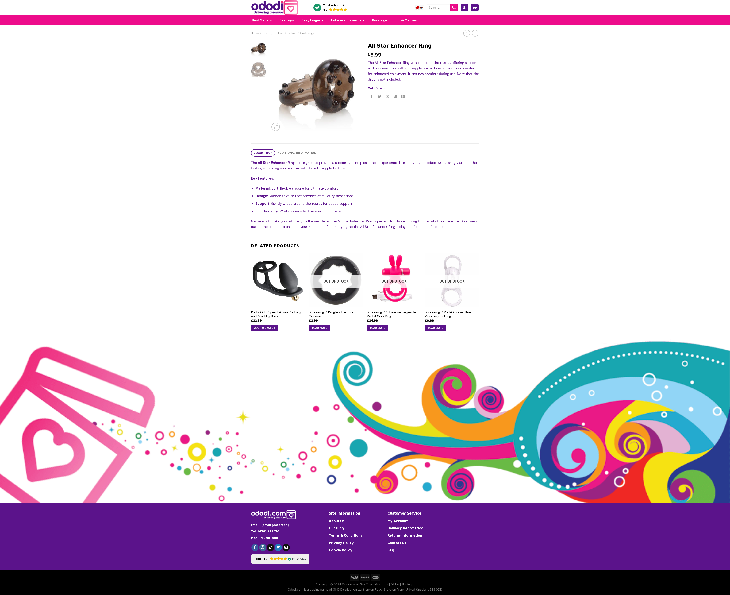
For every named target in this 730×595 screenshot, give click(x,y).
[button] (330, 7)
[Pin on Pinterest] (395, 96)
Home (255, 33)
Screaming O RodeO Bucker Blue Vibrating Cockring (448, 314)
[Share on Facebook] (371, 96)
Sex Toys (268, 33)
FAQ (390, 550)
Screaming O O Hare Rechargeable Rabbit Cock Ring (391, 314)
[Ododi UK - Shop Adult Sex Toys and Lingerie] (278, 7)
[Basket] (475, 7)
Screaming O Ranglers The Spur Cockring (331, 314)
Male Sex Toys (287, 33)
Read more (319, 328)
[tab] (263, 153)
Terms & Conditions (345, 535)
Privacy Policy (341, 543)
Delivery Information (405, 528)
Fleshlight (408, 584)
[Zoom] (275, 127)
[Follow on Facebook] (255, 547)
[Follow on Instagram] (262, 547)
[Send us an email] (286, 547)
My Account (397, 521)
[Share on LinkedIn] (403, 96)
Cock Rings (307, 33)
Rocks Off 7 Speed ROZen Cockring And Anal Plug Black (276, 314)
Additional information (297, 153)
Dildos (394, 584)
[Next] (355, 86)
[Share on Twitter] (379, 96)
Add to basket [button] (264, 328)
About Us (336, 521)
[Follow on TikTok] (270, 547)
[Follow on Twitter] (278, 547)
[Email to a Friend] (387, 96)
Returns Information (404, 535)
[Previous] (276, 86)
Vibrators (381, 584)
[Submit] (454, 7)
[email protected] (275, 525)
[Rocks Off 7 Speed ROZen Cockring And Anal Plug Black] (278, 280)
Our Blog (336, 528)
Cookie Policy (340, 550)
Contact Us (396, 543)
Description (263, 153)
